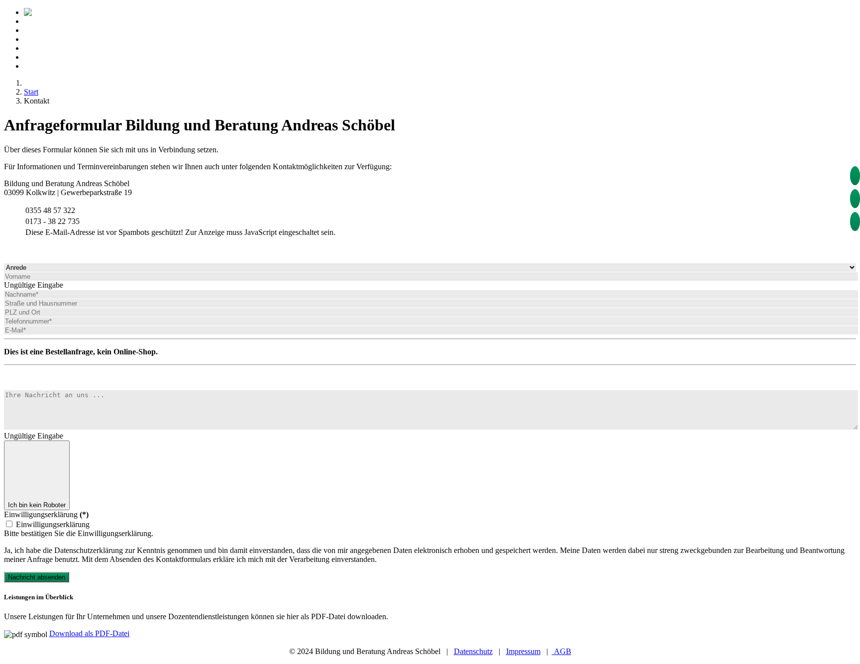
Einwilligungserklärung (46, 514)
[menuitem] (90, 12)
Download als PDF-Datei (89, 633)
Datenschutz (473, 651)
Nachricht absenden (36, 577)
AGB (561, 651)
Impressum (523, 651)
